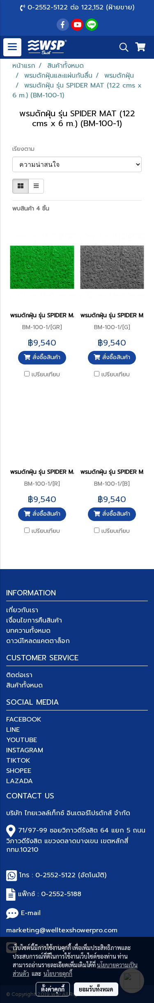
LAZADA (19, 781)
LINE (13, 730)
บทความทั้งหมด (28, 631)
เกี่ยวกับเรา (22, 610)
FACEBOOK (23, 719)
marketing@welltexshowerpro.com (61, 930)
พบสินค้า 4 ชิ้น (30, 208)
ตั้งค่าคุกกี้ (52, 989)
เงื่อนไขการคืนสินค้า (34, 620)
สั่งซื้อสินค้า (45, 357)
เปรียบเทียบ (46, 375)
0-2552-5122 (55, 875)
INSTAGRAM (24, 750)
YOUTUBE (21, 740)
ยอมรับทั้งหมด (96, 989)
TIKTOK (18, 761)
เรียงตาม (26, 149)
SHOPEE (18, 771)
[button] (121, 47)
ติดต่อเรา (19, 675)
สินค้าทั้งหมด (24, 685)
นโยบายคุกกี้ (58, 973)
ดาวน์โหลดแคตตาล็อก (38, 641)
